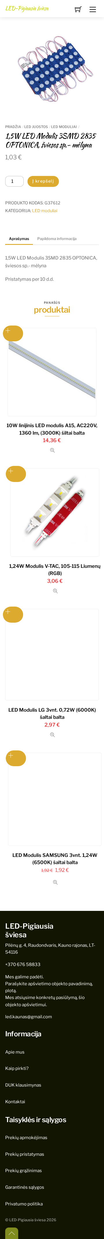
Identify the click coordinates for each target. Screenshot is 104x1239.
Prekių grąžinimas (23, 1170)
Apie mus (15, 1052)
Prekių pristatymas (24, 1154)
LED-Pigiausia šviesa (27, 1220)
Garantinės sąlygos (24, 1187)
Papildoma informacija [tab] (57, 239)
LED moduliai (64, 127)
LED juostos (36, 127)
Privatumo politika (24, 1204)
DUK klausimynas (23, 1085)
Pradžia (13, 127)
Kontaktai (15, 1101)
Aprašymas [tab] (19, 239)
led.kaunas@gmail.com (28, 1016)
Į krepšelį (43, 181)
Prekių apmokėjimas (26, 1137)
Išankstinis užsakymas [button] (13, 333)
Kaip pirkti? (17, 1068)
